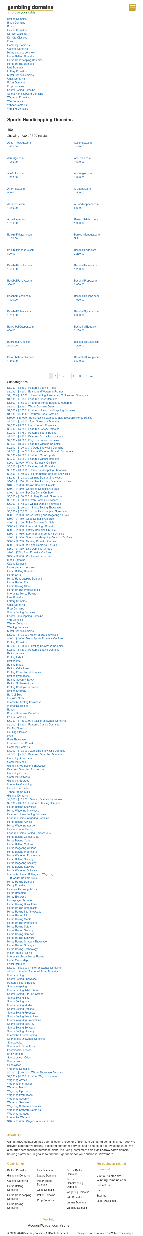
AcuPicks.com (15, 173)
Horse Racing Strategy (20, 945)
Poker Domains (16, 82)
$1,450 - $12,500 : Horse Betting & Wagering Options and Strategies (47, 395)
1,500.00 (79, 162)
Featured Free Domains (21, 743)
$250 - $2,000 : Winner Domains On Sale (31, 462)
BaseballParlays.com (19, 280)
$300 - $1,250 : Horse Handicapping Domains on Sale (39, 481)
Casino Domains (17, 30)
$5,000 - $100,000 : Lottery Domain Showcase (34, 496)
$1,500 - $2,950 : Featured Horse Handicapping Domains (41, 410)
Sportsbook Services (19, 1050)
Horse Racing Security (20, 930)
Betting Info (14, 661)
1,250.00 (12, 208)
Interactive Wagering (19, 1117)
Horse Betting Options (20, 844)
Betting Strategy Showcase (23, 687)
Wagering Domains (18, 97)
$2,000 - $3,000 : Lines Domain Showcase (32, 425)
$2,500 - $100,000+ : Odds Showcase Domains (35, 447)
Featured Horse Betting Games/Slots (29, 833)
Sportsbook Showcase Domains (26, 1039)
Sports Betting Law (18, 1001)
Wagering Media (16, 1087)
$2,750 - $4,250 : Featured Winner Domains (33, 459)
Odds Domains (16, 78)
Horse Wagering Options (21, 848)
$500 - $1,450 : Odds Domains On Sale (30, 518)
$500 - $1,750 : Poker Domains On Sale (30, 522)
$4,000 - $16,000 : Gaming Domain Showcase (34, 799)
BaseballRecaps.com (86, 296)
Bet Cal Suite (15, 694)
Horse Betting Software (20, 866)
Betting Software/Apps (20, 683)
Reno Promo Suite (18, 788)
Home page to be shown (21, 52)
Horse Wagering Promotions (23, 855)
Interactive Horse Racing (21, 593)
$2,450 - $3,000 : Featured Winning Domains (34, 444)
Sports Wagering (17, 986)
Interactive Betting (17, 706)
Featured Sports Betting (21, 982)
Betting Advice (15, 653)
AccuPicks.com (83, 142)
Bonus (11, 26)
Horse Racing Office (19, 586)
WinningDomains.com (111, 1180)
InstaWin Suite (15, 698)
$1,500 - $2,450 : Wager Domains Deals (31, 406)
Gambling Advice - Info (20, 758)
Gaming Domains (17, 49)
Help (99, 1190)
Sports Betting (15, 975)
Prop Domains (15, 86)
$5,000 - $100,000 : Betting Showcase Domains (35, 646)
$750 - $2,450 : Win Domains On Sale (29, 556)
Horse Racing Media (19, 919)
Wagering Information (20, 1083)
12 (80, 376)
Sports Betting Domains (21, 90)
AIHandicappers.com (86, 204)
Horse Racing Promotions (22, 923)
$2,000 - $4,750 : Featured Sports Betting (31, 432)
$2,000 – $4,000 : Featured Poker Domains (32, 971)
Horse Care (14, 575)
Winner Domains (17, 105)
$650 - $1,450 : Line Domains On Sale (30, 548)
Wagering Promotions (20, 1095)
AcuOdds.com (82, 158)
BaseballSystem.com (86, 311)
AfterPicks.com (16, 188)
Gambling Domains (18, 45)
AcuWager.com (83, 173)
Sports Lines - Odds (19, 1057)
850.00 (78, 208)
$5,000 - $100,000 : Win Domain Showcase (32, 500)
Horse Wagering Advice (21, 825)
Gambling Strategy (18, 780)
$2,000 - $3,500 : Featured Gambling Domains (34, 754)
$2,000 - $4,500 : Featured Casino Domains (33, 724)
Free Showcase (16, 739)
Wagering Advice (17, 1080)
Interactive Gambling (19, 784)
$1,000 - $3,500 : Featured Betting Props (31, 387)
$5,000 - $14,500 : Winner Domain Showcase (34, 503)
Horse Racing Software (20, 937)
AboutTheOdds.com (19, 142)
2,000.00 (79, 284)
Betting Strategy (16, 691)
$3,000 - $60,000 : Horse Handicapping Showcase (37, 470)
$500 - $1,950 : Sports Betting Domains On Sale (35, 533)
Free (10, 41)
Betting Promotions (18, 676)
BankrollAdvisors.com (20, 234)
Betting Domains (17, 19)
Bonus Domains (16, 717)
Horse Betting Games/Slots (23, 836)
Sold (76, 238)
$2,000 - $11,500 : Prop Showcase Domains (33, 421)
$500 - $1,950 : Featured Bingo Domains (31, 526)
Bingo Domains (16, 22)
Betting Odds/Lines (18, 668)
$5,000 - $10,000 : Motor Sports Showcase (32, 634)
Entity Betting (15, 1053)
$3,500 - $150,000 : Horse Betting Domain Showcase (38, 474)
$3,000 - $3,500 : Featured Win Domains (31, 466)
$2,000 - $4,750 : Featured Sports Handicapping (35, 436)
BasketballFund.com (19, 341)
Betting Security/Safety (20, 679)
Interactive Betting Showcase (24, 702)
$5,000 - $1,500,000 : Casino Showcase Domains (36, 720)
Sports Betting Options (20, 1009)
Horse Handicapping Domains (24, 60)
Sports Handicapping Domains (25, 93)
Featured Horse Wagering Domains (28, 818)
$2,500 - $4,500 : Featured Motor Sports (31, 455)
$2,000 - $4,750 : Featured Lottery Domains (33, 429)
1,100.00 (12, 238)
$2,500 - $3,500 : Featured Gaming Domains (33, 803)
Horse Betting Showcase (21, 807)
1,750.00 (12, 315)
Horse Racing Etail (18, 582)
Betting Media (15, 664)
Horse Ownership (17, 960)
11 (74, 376)
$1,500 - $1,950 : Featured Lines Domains (32, 399)
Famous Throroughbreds (22, 889)
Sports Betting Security (20, 1024)
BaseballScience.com (19, 311)
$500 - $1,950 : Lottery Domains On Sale (31, 530)
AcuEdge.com (15, 158)
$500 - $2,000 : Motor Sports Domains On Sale (35, 638)
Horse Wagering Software (22, 870)
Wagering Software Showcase (24, 1106)
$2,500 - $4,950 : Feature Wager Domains (32, 1076)
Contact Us (103, 1185)
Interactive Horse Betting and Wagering (30, 874)
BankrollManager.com (87, 234)
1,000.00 (12, 177)
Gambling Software (18, 777)
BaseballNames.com (86, 265)
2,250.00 (79, 253)
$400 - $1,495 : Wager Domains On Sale (31, 1121)
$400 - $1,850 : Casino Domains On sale (31, 485)
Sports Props (15, 1061)
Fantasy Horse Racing (20, 829)
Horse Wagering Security (21, 863)
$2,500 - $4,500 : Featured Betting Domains (33, 649)
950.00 (11, 284)
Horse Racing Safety (19, 926)
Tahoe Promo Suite (18, 792)
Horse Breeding (16, 893)
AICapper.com (82, 188)
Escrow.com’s (109, 1150)
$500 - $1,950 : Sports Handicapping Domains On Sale (39, 537)
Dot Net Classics (17, 34)
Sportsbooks (14, 1042)
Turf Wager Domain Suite (22, 878)
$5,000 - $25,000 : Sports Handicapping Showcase (37, 511)
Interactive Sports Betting (22, 1035)
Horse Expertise (16, 896)
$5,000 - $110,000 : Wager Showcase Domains (35, 1072)
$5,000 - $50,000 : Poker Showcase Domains (34, 967)
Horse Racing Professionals (23, 590)
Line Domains (15, 67)
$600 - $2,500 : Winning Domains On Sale (32, 545)
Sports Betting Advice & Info (23, 990)
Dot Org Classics (17, 37)
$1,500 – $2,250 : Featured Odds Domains (32, 414)
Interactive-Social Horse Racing (25, 956)
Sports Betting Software (21, 1027)
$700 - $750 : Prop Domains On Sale (29, 552)
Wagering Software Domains (24, 1110)
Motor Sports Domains (20, 75)
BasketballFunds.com (86, 341)
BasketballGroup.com (86, 357)
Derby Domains (16, 885)
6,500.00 (79, 361)
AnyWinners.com (17, 219)
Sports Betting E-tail (19, 997)
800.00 (11, 253)
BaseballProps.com (85, 280)
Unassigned (14, 1065)
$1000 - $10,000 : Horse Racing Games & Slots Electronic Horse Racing (49, 417)
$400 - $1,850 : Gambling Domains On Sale (33, 489)
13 (85, 376)
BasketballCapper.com (20, 326)
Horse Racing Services (20, 934)
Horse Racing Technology (22, 949)
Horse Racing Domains (20, 63)
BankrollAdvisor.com (86, 219)
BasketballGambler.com (21, 357)
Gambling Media (17, 762)
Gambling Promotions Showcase (26, 765)
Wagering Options (17, 1091)
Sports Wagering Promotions (24, 1020)
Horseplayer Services (19, 900)
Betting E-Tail (15, 657)
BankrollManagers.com (20, 250)
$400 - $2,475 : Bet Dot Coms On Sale (30, 492)
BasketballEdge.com (86, 326)
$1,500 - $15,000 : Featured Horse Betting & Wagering (39, 402)
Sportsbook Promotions (21, 1046)
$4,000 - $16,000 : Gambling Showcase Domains (36, 750)
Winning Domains (17, 108)
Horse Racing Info (17, 915)
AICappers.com (16, 204)
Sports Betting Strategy (20, 1031)
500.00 (11, 192)
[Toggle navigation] (132, 7)
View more (106, 1154)
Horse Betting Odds (18, 840)
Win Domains (15, 101)
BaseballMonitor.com (19, 265)
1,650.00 (12, 146)
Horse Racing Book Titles (22, 904)
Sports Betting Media (19, 1005)
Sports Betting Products (21, 1012)
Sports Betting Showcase (22, 979)
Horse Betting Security (20, 859)
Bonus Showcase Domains (23, 713)
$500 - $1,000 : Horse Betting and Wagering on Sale (38, 515)
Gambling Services (18, 773)
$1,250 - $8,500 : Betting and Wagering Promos (35, 391)
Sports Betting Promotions (22, 1016)
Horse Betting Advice (19, 822)
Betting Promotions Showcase (24, 672)
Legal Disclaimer (106, 1201)
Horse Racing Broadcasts (22, 908)
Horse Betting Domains (20, 56)
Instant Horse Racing (19, 952)
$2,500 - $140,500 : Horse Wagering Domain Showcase (40, 451)
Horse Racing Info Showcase (24, 911)
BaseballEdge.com (85, 250)
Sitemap (101, 1195)
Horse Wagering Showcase (23, 810)
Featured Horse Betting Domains (26, 814)
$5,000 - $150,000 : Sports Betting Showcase (34, 507)
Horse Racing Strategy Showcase (27, 941)
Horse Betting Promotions (22, 851)
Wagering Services (18, 1102)
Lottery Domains (17, 71)
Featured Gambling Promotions (25, 769)
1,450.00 (79, 146)
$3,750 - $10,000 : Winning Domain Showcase (34, 477)
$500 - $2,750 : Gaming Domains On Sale (32, 541)
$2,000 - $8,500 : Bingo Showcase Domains (33, 440)
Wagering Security (18, 1098)
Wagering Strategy (18, 1113)
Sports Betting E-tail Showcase (25, 994)
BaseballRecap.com (19, 296)
